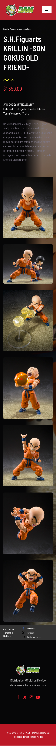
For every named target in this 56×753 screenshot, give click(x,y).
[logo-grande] (19, 4)
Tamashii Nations (8, 634)
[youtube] (38, 697)
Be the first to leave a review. (17, 29)
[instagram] (31, 697)
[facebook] (18, 697)
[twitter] (25, 697)
